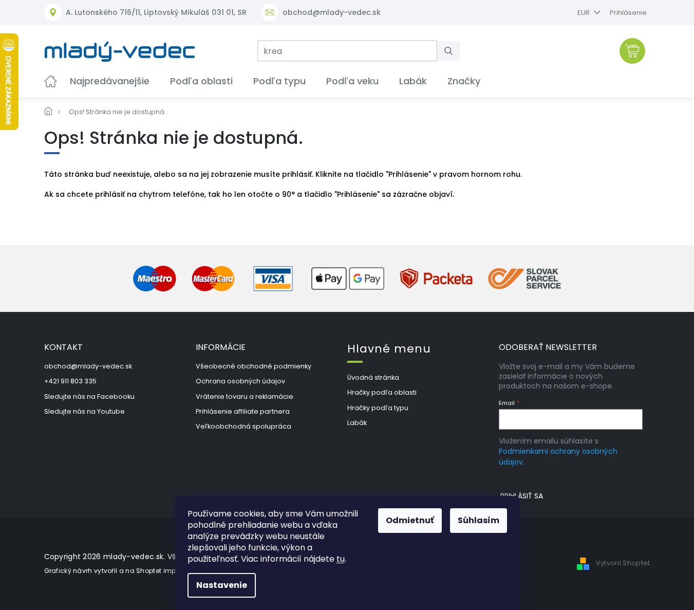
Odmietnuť (410, 520)
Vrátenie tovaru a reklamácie (244, 396)
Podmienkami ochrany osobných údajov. (558, 456)
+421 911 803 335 (70, 381)
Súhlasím (478, 520)
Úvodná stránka (373, 377)
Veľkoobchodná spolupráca (243, 426)
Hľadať (452, 51)
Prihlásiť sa (521, 496)
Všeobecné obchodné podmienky (253, 366)
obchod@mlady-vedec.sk (88, 366)
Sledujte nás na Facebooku (89, 396)
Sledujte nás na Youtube (84, 411)
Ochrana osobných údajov (240, 381)
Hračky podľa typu (377, 407)
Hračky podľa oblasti (382, 392)
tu (340, 559)
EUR (584, 12)
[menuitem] (50, 81)
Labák (357, 422)
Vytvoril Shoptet (623, 563)
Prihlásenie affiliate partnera (243, 411)
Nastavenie (221, 585)
